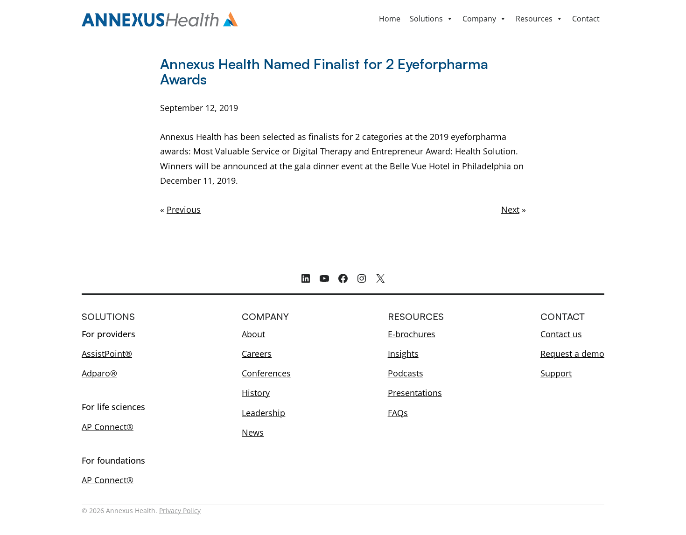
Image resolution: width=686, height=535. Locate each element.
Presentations (415, 392)
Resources (534, 19)
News (253, 432)
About (253, 334)
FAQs (398, 412)
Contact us (561, 334)
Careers (257, 353)
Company (479, 19)
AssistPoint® (107, 353)
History (256, 392)
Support (556, 373)
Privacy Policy (180, 510)
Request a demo (572, 353)
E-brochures (411, 334)
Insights (403, 353)
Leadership (263, 412)
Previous (184, 209)
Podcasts (405, 373)
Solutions (426, 19)
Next (510, 209)
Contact (586, 19)
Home (389, 19)
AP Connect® (107, 426)
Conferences (266, 373)
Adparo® (99, 373)
